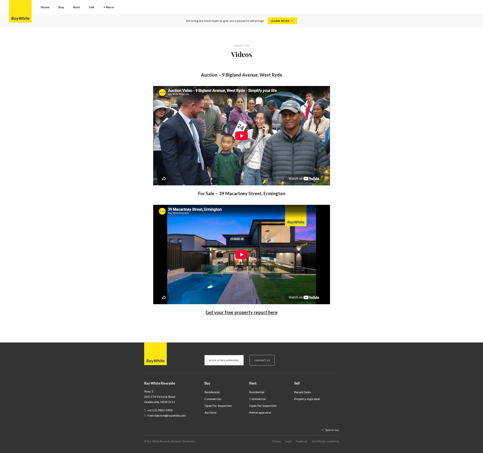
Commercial (213, 399)
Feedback (301, 441)
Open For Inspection (218, 405)
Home (45, 7)
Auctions (210, 412)
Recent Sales (302, 392)
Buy (207, 383)
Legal (289, 441)
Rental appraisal (260, 412)
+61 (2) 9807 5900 (159, 410)
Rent (253, 383)
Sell (297, 383)
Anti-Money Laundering (325, 441)
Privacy (277, 441)
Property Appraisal (307, 399)
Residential (212, 392)
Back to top (332, 430)
